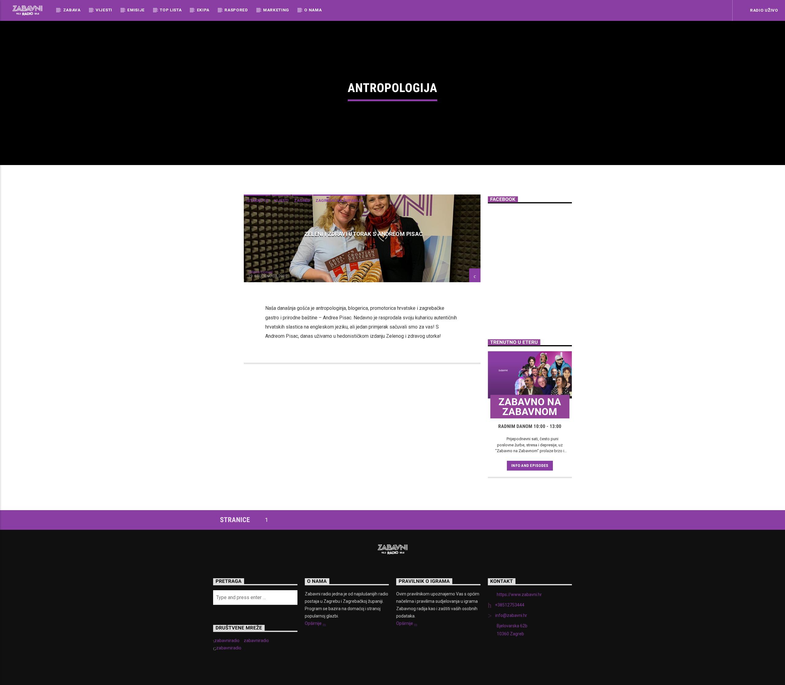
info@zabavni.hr (511, 615)
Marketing (276, 9)
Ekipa (203, 9)
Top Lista (171, 9)
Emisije (136, 9)
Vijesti (104, 9)
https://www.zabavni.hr (519, 594)
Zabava (72, 9)
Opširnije (314, 623)
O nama (313, 9)
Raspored (236, 9)
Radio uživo (763, 10)
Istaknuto (257, 200)
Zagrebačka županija (339, 200)
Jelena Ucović (260, 272)
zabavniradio (226, 640)
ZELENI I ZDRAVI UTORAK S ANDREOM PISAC (363, 234)
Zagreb (302, 200)
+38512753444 (509, 604)
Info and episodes (529, 465)
